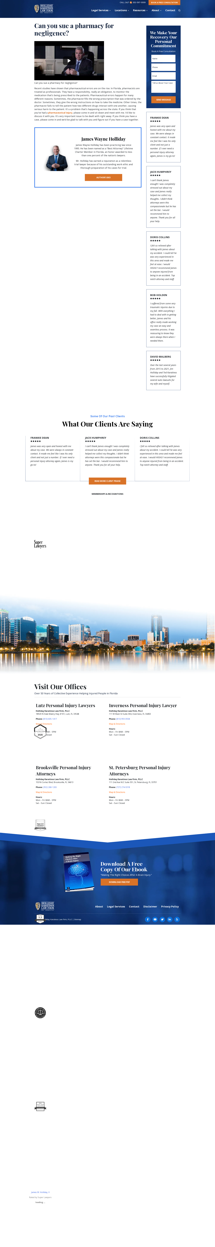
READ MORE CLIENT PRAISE (107, 481)
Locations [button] (121, 10)
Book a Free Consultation (164, 2)
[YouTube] (155, 919)
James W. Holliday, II (40, 1192)
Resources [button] (139, 10)
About (155, 10)
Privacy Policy (170, 906)
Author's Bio (103, 177)
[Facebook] (147, 919)
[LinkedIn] (169, 919)
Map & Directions (117, 723)
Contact (170, 10)
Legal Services (99, 10)
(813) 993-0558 (123, 719)
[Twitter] (162, 919)
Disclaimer (150, 906)
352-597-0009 (139, 2)
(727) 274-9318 (123, 787)
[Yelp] (177, 919)
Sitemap (77, 919)
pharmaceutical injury (60, 112)
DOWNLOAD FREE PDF (119, 882)
